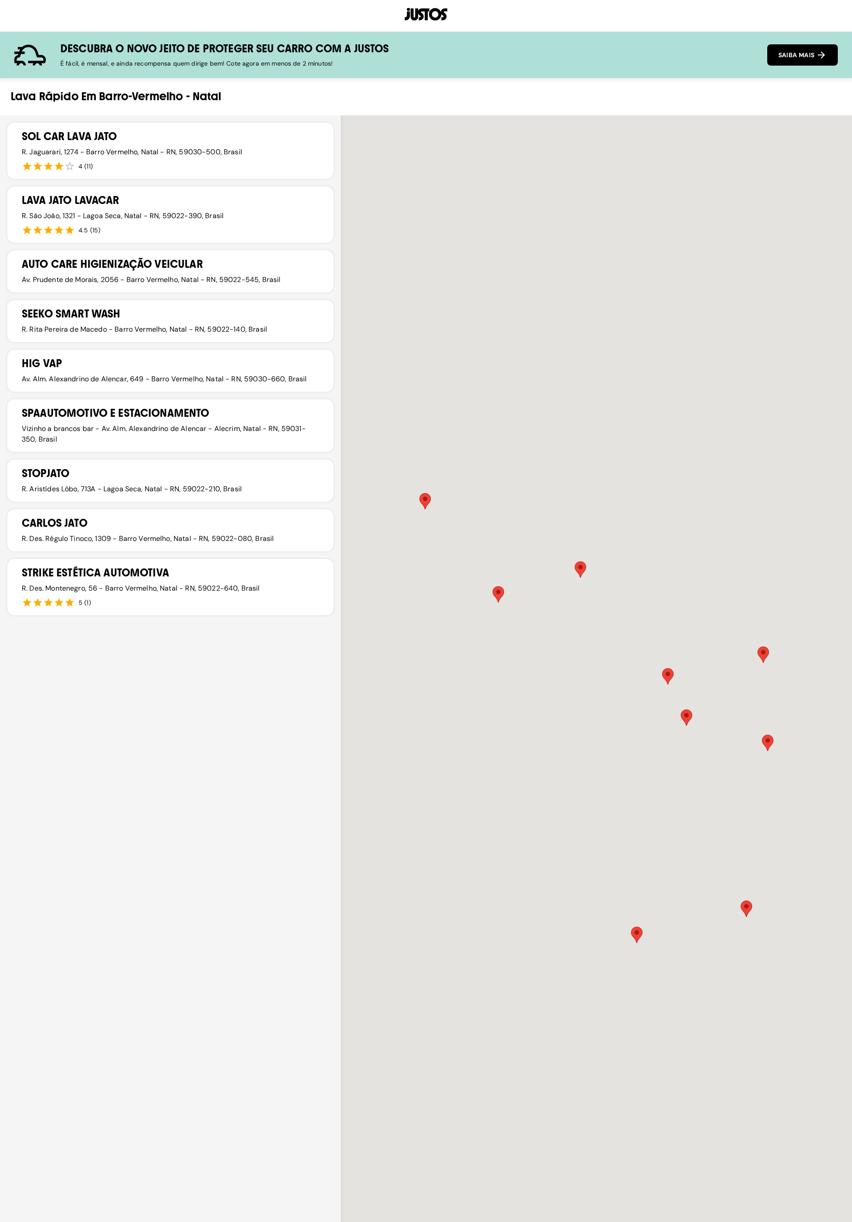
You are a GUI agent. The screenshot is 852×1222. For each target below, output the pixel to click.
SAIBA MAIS (797, 55)
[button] (580, 569)
